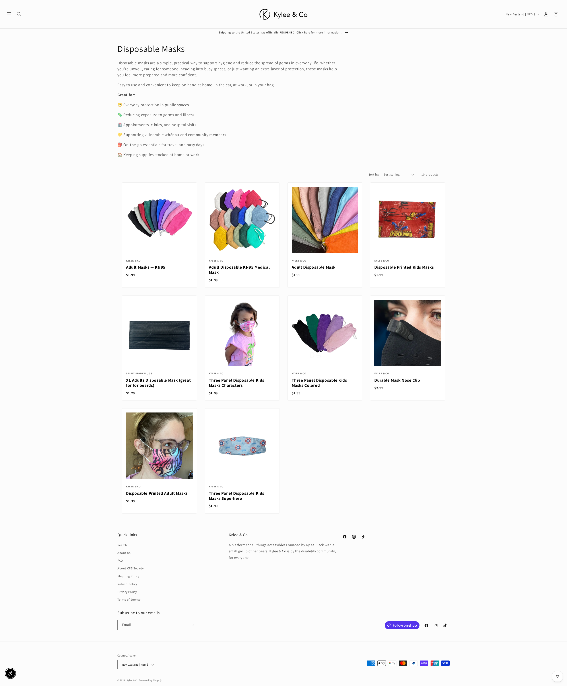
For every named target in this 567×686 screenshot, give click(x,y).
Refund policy (127, 584)
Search (122, 545)
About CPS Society (130, 568)
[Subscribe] (192, 625)
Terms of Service (129, 600)
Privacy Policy (127, 592)
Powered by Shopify (150, 680)
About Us (124, 553)
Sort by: (374, 174)
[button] (9, 14)
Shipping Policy (128, 576)
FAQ (120, 561)
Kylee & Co (132, 680)
